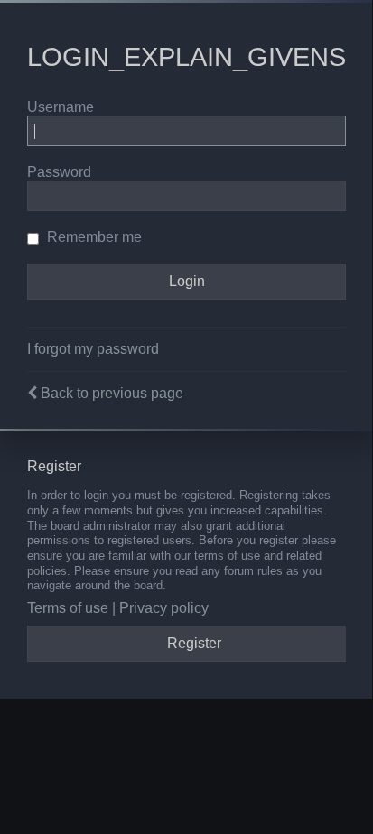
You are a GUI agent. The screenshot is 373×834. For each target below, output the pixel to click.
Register (194, 643)
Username (60, 107)
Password (59, 172)
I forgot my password (93, 349)
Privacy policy (164, 608)
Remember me (92, 237)
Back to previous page (112, 393)
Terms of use (67, 608)
